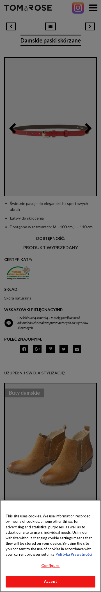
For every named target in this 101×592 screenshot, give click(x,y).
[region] (50, 546)
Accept (50, 581)
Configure (50, 565)
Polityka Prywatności (74, 554)
